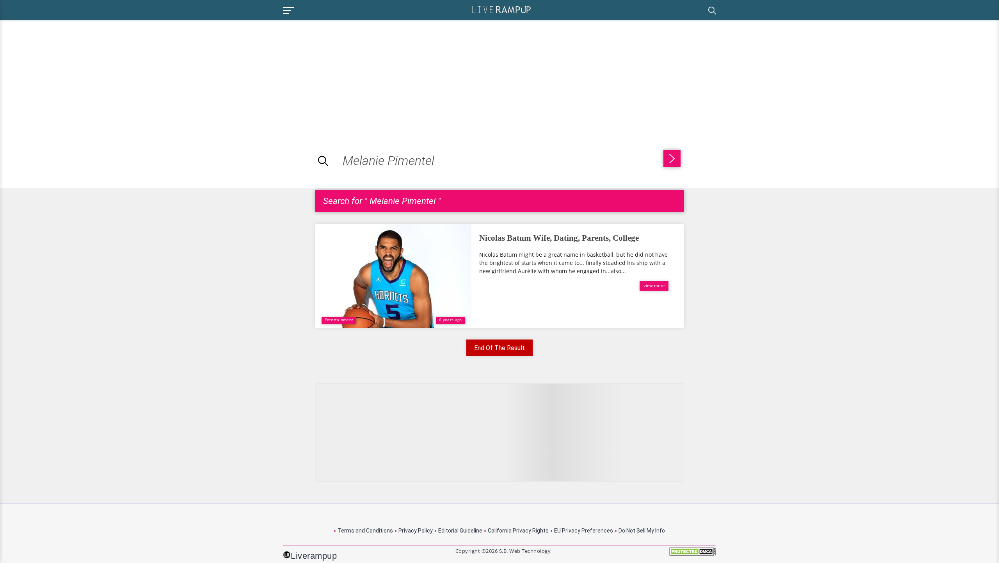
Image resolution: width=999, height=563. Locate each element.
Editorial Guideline (460, 530)
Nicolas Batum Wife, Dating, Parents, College (559, 238)
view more (654, 285)
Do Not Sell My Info (642, 530)
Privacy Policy (415, 530)
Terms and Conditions (365, 530)
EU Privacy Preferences (583, 530)
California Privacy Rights (518, 530)
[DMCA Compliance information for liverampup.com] (692, 554)
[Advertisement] (65, 75)
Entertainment (339, 319)
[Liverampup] (501, 9)
